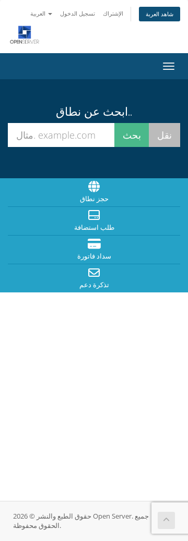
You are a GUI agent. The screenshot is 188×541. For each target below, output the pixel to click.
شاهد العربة (159, 14)
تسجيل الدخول (77, 13)
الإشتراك (113, 13)
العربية (38, 13)
